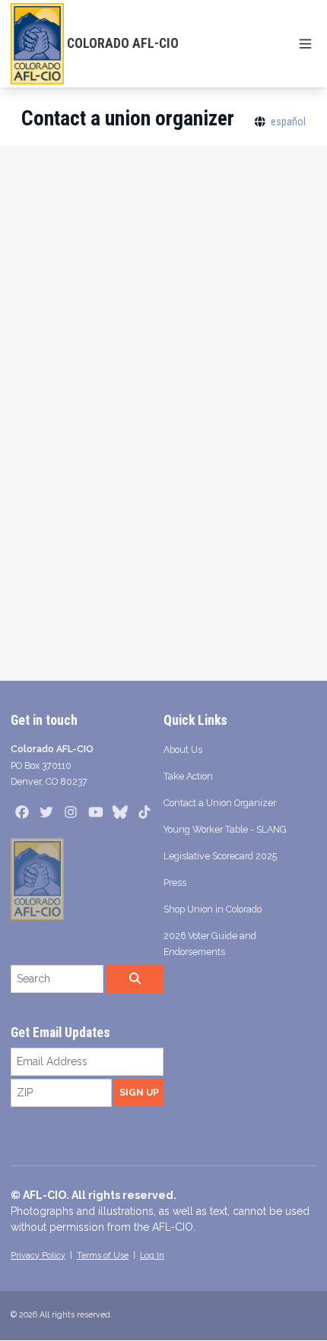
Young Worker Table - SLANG (225, 829)
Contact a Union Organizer (220, 802)
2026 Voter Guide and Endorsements (210, 943)
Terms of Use (103, 1255)
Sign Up (139, 1092)
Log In (152, 1255)
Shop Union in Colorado (213, 909)
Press (175, 882)
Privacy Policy (38, 1255)
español (288, 121)
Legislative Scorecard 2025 (220, 856)
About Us (183, 749)
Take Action (188, 776)
